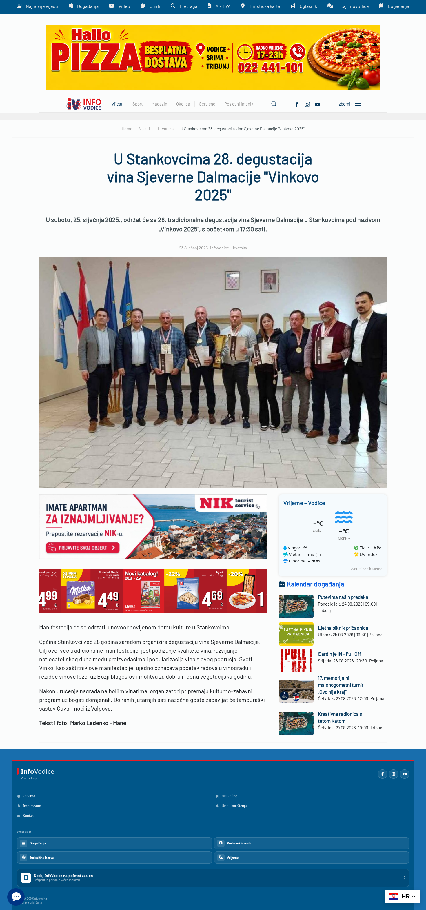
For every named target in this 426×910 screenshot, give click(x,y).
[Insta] (307, 103)
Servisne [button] (207, 103)
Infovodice (219, 247)
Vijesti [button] (117, 103)
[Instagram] (393, 774)
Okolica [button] (183, 103)
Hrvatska (239, 247)
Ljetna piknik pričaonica (343, 628)
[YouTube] (404, 774)
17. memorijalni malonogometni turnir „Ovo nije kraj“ (340, 685)
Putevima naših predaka (343, 597)
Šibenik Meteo (370, 568)
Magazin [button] (159, 103)
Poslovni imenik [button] (239, 103)
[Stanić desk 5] (153, 589)
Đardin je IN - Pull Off (339, 654)
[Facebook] (297, 103)
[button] (274, 103)
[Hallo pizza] (213, 57)
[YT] (317, 103)
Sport (137, 103)
